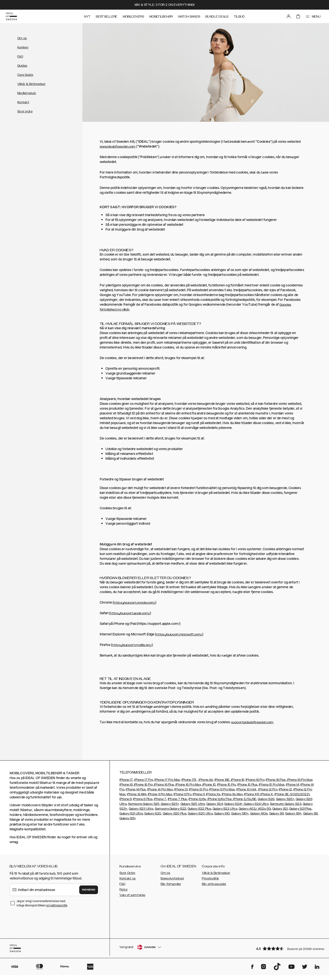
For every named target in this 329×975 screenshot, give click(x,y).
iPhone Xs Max (232, 794)
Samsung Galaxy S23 (285, 804)
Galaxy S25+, (170, 804)
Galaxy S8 (310, 813)
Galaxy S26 (266, 799)
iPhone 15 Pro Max (271, 784)
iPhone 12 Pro (267, 789)
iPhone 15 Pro (226, 784)
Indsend (88, 890)
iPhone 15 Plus (247, 784)
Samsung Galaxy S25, (144, 804)
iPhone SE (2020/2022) (292, 794)
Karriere (22, 47)
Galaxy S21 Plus (300, 808)
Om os (22, 38)
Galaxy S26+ (285, 799)
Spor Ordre (127, 873)
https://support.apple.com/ (130, 613)
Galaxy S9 (276, 813)
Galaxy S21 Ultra (131, 813)
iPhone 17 (126, 779)
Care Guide (25, 75)
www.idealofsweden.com (118, 146)
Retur (123, 889)
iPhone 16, (237, 779)
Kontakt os (127, 878)
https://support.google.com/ (134, 602)
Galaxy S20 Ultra (200, 813)
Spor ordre (25, 111)
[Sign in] (288, 16)
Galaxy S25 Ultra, (193, 804)
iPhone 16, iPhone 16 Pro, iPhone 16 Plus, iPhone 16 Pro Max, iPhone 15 (167, 784)
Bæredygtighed (172, 878)
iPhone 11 (199, 794)
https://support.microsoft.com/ (179, 634)
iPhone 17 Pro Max (167, 779)
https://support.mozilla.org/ (132, 645)
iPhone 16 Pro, (255, 779)
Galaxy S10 (222, 813)
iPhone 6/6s (197, 799)
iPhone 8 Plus (142, 799)
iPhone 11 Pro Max (160, 794)
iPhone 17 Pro (143, 779)
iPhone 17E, (189, 779)
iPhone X (266, 794)
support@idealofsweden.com (252, 722)
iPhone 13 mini (246, 789)
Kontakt (23, 102)
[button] (288, 948)
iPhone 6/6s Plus (219, 799)
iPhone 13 (181, 789)
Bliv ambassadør (214, 884)
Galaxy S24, (215, 804)
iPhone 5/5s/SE (245, 799)
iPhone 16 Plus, (276, 779)
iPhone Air (205, 779)
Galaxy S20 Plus (175, 813)
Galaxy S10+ (240, 813)
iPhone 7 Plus (177, 799)
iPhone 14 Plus (136, 789)
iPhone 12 (285, 789)
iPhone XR (251, 794)
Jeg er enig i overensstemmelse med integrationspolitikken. (42, 903)
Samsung (162, 808)
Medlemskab (26, 93)
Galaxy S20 (152, 813)
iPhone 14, (293, 784)
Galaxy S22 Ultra (225, 808)
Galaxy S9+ (293, 813)
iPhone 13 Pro (198, 789)
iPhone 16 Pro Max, (299, 779)
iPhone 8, (125, 799)
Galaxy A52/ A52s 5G (255, 808)
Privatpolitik (210, 878)
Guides (22, 65)
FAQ (20, 56)
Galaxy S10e (259, 813)
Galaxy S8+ (127, 818)
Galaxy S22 (178, 808)
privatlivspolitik (56, 905)
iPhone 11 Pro (182, 794)
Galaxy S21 (280, 808)
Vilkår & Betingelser (31, 84)
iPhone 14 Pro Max (160, 789)
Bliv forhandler (171, 884)
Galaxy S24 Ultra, (256, 804)
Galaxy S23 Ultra (141, 808)
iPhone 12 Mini (136, 794)
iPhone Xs (213, 794)
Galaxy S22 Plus (199, 808)
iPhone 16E (222, 779)
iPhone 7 (160, 799)
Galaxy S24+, (233, 804)
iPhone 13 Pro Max (222, 789)
